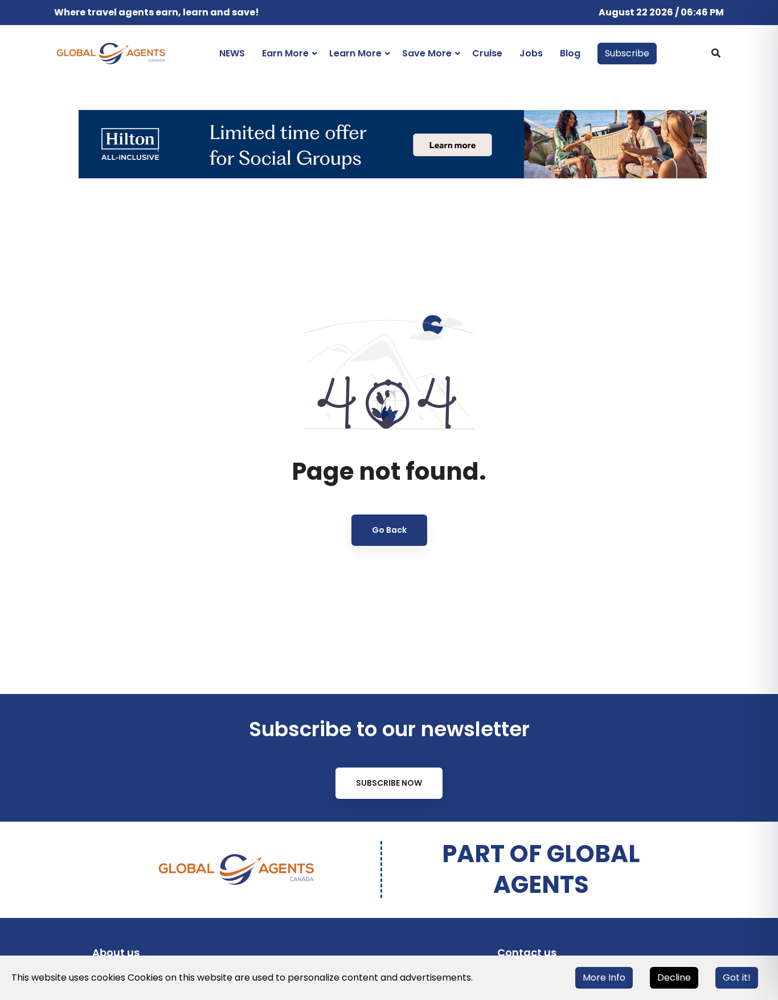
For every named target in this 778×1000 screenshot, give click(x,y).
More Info (604, 977)
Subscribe (627, 53)
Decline (674, 977)
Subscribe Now (389, 783)
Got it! (737, 977)
